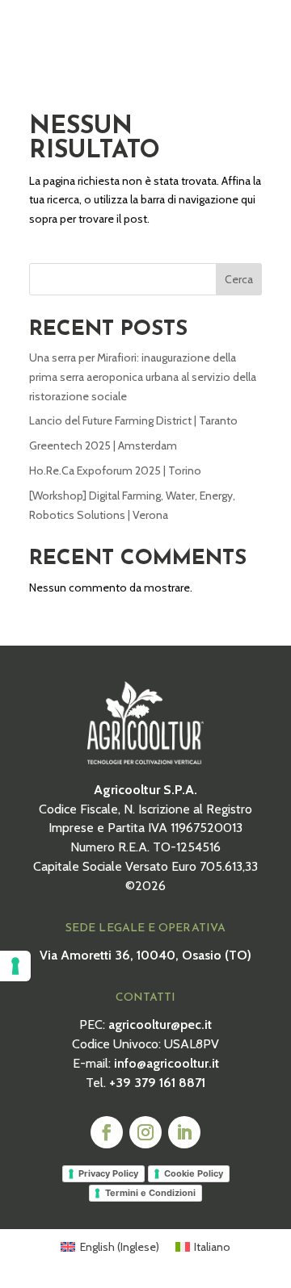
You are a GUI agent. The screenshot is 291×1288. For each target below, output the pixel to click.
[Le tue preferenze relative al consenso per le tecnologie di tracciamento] (15, 966)
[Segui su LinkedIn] (184, 1132)
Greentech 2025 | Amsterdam (103, 445)
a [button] (251, 34)
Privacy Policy (108, 1173)
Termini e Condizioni (150, 1192)
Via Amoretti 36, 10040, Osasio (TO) (145, 955)
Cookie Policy (193, 1173)
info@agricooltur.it (166, 1063)
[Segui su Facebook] (107, 1132)
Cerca (239, 279)
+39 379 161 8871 (157, 1082)
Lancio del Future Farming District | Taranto (133, 420)
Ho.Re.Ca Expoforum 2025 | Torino (115, 470)
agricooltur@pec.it (160, 1024)
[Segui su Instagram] (145, 1132)
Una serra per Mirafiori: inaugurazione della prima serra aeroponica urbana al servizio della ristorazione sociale (142, 377)
